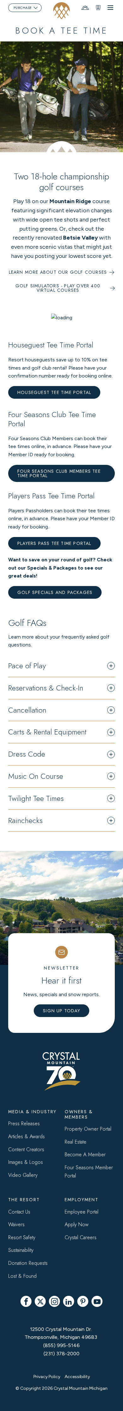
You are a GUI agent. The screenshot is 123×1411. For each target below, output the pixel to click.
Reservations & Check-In (45, 688)
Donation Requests (28, 1263)
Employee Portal (81, 1211)
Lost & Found (22, 1276)
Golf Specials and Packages (54, 592)
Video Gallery (23, 1175)
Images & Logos (25, 1162)
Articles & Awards (26, 1136)
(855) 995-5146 (61, 1345)
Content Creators (26, 1149)
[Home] (61, 10)
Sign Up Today (61, 1011)
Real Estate (75, 1142)
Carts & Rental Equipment (47, 732)
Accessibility (77, 1376)
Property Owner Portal (88, 1129)
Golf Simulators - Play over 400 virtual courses (57, 288)
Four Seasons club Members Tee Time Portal (59, 473)
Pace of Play (27, 666)
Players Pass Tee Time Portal (54, 543)
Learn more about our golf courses (58, 272)
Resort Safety (21, 1237)
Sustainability (20, 1250)
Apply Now (77, 1224)
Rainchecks (25, 820)
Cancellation (27, 710)
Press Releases (24, 1123)
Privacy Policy (46, 1376)
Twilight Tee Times (36, 798)
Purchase (23, 7)
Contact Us (19, 1211)
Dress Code (26, 754)
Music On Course (35, 776)
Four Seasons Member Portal (89, 1171)
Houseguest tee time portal (54, 392)
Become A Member (85, 1154)
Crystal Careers (81, 1237)
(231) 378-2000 (61, 1354)
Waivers (16, 1224)
